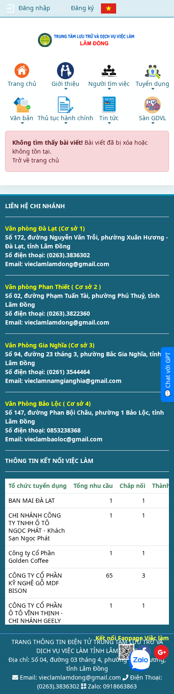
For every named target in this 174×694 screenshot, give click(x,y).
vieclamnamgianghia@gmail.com (72, 381)
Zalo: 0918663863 (112, 686)
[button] (65, 76)
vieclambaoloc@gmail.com (63, 439)
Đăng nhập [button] (34, 8)
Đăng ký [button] (82, 8)
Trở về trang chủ (35, 160)
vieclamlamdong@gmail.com (66, 264)
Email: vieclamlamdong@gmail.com (69, 677)
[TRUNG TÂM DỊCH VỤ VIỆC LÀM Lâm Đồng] (87, 40)
